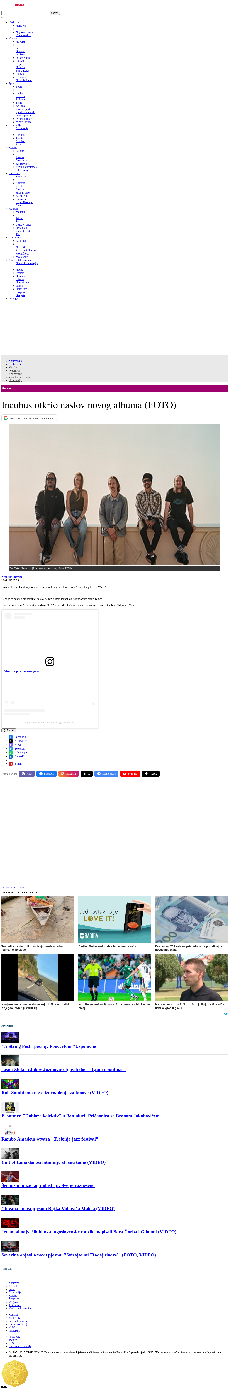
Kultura (13, 147)
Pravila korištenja (18, 1320)
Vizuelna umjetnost (19, 377)
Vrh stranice (12, 1276)
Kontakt (13, 1314)
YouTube (132, 773)
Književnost (15, 373)
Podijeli (10, 730)
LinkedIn (19, 756)
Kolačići (13, 1327)
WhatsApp (20, 752)
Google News (109, 773)
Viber (17, 744)
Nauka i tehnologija (20, 259)
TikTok (153, 773)
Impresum (14, 1330)
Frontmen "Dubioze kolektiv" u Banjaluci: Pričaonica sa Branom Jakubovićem (80, 1115)
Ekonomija (15, 125)
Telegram (19, 748)
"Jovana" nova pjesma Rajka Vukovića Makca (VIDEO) (58, 1208)
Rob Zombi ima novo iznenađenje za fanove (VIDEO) (54, 1092)
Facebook (20, 736)
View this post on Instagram (21, 671)
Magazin (13, 208)
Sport (12, 83)
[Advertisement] (114, 328)
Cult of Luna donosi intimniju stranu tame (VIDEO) (53, 1162)
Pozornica (14, 370)
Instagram (71, 773)
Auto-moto (15, 237)
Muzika (13, 367)
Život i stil (14, 173)
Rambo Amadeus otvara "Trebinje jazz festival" (49, 1139)
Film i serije (15, 380)
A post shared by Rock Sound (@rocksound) (50, 722)
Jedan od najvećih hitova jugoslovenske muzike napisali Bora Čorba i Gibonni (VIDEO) (88, 1231)
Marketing (14, 1317)
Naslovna (14, 22)
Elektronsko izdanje (20, 1346)
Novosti (13, 38)
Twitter (13, 1339)
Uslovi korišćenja (18, 1324)
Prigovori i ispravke (12, 887)
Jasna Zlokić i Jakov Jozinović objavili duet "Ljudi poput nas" (63, 1069)
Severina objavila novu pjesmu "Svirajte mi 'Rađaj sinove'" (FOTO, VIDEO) (78, 1255)
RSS (11, 1343)
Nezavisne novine (11, 576)
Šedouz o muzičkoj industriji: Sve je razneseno (48, 1185)
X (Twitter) (20, 740)
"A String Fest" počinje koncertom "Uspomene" (50, 1046)
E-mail (18, 763)
